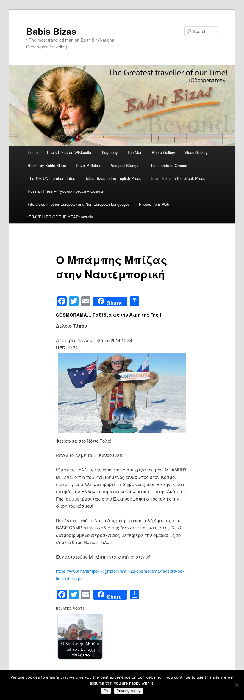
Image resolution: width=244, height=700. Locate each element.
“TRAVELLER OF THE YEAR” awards (60, 217)
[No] (237, 685)
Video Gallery (196, 152)
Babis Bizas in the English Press (113, 178)
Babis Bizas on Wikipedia (69, 152)
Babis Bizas (51, 31)
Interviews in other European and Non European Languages (79, 204)
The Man (134, 152)
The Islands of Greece (168, 165)
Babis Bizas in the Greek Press (178, 178)
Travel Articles (87, 165)
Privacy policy (128, 691)
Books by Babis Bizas (47, 165)
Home (33, 152)
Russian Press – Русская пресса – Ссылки (66, 191)
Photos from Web (154, 204)
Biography (109, 152)
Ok (106, 691)
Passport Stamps (125, 165)
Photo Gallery (163, 152)
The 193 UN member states (51, 178)
